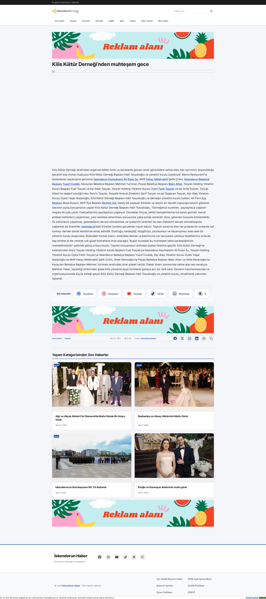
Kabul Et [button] (262, 598)
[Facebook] (99, 557)
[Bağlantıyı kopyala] (211, 338)
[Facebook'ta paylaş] (175, 338)
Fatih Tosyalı (166, 188)
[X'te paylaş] (182, 338)
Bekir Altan (175, 184)
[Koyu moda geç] (170, 11)
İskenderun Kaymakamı (108, 179)
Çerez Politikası (164, 592)
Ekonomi (86, 21)
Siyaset (73, 21)
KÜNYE (191, 592)
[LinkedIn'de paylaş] (197, 338)
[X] (134, 557)
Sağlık (111, 21)
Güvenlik (99, 21)
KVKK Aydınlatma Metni (200, 579)
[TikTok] (125, 557)
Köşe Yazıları (147, 21)
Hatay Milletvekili (157, 179)
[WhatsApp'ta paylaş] (189, 338)
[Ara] (211, 10)
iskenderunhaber (148, 338)
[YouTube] (116, 557)
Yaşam (133, 21)
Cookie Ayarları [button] (251, 598)
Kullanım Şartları (165, 585)
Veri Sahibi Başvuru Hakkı (169, 579)
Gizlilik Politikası (196, 585)
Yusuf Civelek (71, 184)
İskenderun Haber (70, 556)
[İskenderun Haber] (65, 11)
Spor (122, 21)
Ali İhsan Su (131, 179)
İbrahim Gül (109, 203)
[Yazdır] (204, 338)
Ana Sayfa (59, 21)
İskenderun (88, 226)
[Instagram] (108, 557)
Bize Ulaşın (163, 21)
